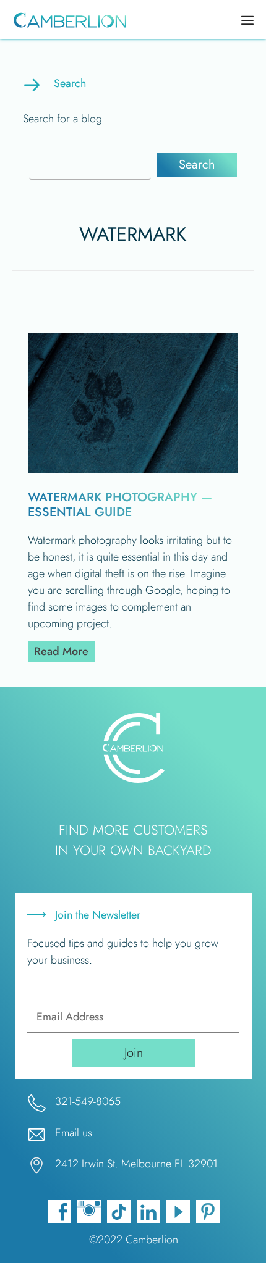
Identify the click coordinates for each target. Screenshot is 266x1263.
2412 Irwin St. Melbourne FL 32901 (136, 1164)
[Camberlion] (66, 21)
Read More (64, 651)
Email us (73, 1133)
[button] (197, 165)
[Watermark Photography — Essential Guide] (133, 469)
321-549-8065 (88, 1101)
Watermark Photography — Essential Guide (120, 504)
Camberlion (152, 1240)
